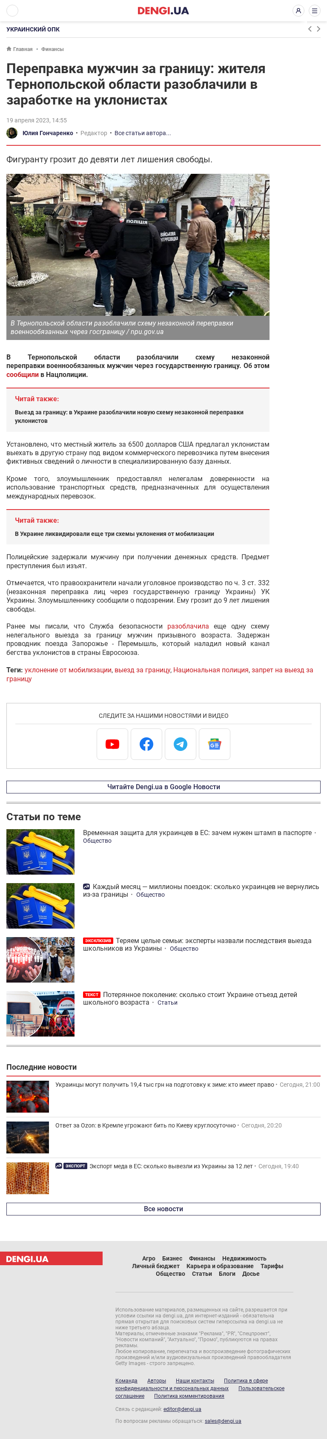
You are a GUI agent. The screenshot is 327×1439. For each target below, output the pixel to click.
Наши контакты (195, 1381)
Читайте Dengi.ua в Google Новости (163, 787)
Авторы (156, 1381)
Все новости (163, 1209)
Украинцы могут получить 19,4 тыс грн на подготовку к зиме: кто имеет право (164, 1084)
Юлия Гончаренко (48, 133)
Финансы (52, 49)
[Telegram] (180, 744)
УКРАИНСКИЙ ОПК (33, 29)
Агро (148, 1258)
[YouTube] (112, 744)
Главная (23, 49)
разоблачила (188, 626)
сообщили (22, 375)
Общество (97, 840)
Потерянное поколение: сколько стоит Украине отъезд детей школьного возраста (190, 998)
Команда (126, 1381)
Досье (251, 1273)
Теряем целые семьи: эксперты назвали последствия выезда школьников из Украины (197, 944)
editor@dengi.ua (182, 1409)
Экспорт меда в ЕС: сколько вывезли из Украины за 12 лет (171, 1166)
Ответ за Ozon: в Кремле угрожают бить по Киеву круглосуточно (145, 1125)
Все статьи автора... (143, 133)
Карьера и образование (220, 1266)
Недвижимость (244, 1258)
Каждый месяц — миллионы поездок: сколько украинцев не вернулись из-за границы (201, 890)
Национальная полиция (211, 670)
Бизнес (172, 1258)
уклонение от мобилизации (68, 670)
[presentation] (309, 29)
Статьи (168, 1002)
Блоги (227, 1273)
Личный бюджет (156, 1266)
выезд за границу (142, 670)
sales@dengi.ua (223, 1421)
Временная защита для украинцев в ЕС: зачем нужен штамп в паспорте (197, 833)
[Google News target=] (214, 744)
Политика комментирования (189, 1396)
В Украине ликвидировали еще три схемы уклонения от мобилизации (114, 533)
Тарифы (272, 1266)
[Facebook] (146, 744)
